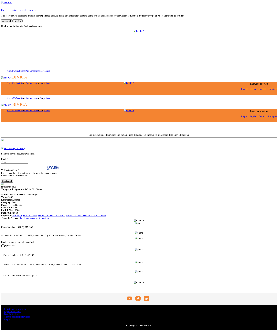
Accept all (6, 21)
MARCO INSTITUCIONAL (51, 215)
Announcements (32, 71)
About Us (11, 71)
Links (47, 71)
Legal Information (12, 311)
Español (13, 10)
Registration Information (15, 309)
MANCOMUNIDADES (77, 215)
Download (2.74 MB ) (14, 148)
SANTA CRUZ (30, 215)
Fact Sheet (20, 71)
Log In (7, 319)
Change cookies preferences (17, 317)
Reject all (17, 21)
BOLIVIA (17, 215)
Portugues (32, 10)
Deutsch (22, 10)
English (4, 10)
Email (4, 159)
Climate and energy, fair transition (34, 218)
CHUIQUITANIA (97, 215)
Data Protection (11, 314)
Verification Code (10, 170)
